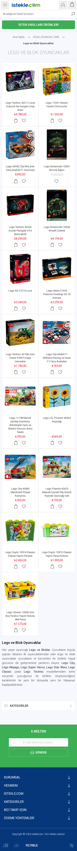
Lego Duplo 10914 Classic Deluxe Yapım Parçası (20, 554)
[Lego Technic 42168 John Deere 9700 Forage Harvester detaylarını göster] (20, 332)
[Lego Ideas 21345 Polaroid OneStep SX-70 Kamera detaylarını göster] (57, 269)
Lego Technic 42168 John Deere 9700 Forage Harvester (20, 358)
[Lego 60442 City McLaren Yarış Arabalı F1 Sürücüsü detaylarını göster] (20, 144)
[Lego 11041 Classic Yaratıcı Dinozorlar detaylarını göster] (57, 81)
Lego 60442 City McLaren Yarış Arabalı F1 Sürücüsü (20, 168)
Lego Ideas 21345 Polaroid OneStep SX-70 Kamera (56, 294)
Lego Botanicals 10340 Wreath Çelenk (57, 229)
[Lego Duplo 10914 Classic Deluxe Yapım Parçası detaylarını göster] (20, 530)
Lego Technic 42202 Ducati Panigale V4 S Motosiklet (20, 231)
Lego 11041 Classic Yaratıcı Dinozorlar (57, 104)
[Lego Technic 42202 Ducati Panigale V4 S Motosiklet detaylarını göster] (20, 205)
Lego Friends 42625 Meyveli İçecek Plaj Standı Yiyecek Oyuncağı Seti (56, 492)
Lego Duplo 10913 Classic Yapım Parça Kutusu (57, 554)
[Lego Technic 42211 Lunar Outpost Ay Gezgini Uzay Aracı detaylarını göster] (20, 81)
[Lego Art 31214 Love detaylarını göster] (20, 269)
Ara (73, 14)
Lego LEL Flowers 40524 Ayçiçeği (57, 419)
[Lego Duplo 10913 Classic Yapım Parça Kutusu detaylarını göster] (57, 530)
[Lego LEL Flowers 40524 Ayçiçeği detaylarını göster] (57, 396)
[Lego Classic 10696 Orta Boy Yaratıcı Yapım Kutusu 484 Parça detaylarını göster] (20, 590)
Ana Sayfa (18, 36)
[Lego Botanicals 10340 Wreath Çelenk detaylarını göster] (57, 205)
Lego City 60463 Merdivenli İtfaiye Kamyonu (20, 492)
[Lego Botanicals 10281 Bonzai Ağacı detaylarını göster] (57, 144)
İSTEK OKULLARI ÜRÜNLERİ (39, 25)
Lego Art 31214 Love (20, 290)
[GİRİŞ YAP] (63, 5)
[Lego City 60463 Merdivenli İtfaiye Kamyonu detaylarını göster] (20, 467)
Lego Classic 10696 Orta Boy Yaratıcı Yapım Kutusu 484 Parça (20, 616)
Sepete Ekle (15, 120)
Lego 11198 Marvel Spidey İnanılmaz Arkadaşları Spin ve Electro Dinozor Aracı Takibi (20, 425)
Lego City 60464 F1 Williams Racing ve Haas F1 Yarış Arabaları (57, 358)
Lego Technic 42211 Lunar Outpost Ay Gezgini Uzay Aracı (20, 106)
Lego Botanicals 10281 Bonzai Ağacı (57, 168)
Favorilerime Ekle (23, 120)
